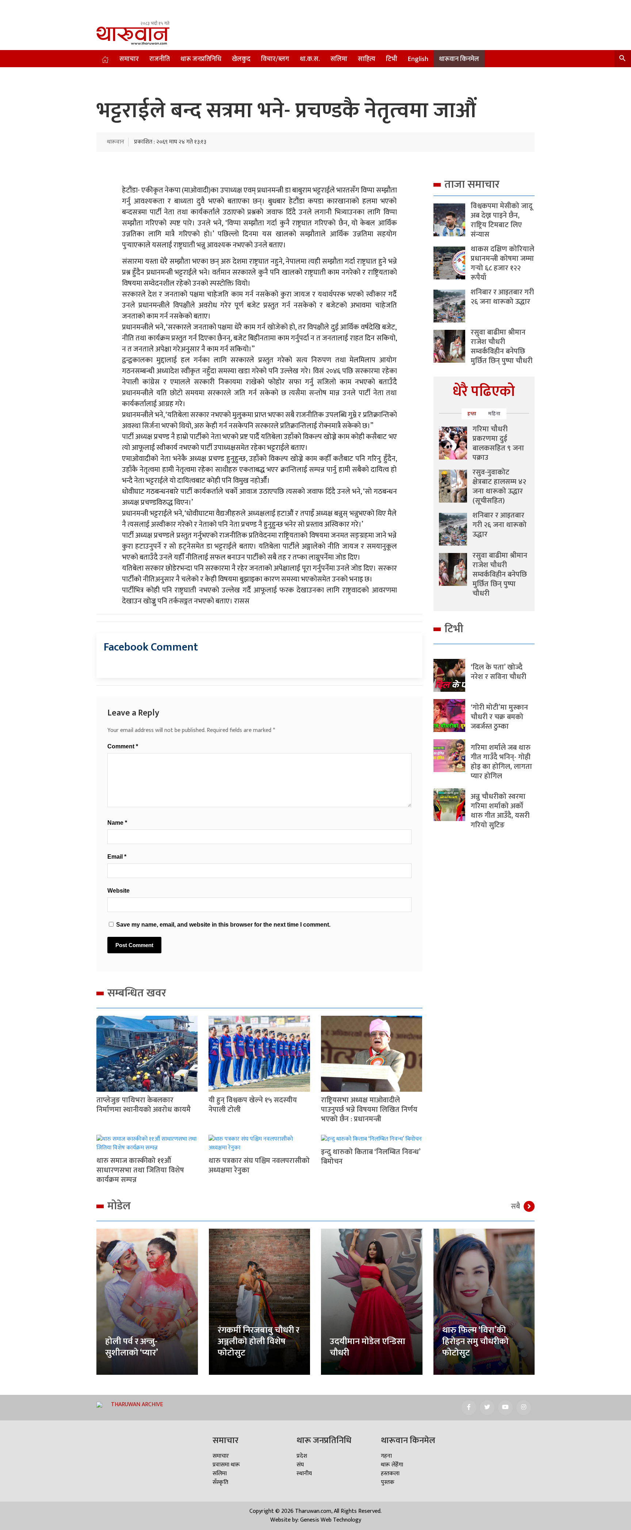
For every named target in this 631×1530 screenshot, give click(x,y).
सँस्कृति (220, 1482)
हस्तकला (390, 1474)
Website (118, 891)
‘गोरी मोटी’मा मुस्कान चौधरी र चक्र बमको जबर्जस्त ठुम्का (499, 717)
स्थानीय (304, 1474)
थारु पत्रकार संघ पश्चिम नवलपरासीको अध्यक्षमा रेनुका (259, 1165)
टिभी (391, 59)
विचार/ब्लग (275, 59)
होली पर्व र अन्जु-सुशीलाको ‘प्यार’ (131, 1347)
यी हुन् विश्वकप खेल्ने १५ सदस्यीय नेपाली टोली (253, 1105)
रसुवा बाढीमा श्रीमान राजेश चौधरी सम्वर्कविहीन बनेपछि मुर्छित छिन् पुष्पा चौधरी (501, 346)
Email (116, 857)
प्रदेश (302, 1456)
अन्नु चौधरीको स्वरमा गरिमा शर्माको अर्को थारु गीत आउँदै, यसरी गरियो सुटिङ (500, 810)
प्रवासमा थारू (226, 1465)
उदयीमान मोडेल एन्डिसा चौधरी (367, 1347)
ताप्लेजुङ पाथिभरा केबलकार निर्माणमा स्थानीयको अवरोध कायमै (143, 1105)
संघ (300, 1465)
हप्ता (472, 413)
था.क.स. (310, 59)
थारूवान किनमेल (459, 59)
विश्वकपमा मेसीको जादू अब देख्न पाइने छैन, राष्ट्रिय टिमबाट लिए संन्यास (501, 220)
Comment (122, 746)
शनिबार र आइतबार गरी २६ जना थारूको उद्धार (502, 297)
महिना (494, 413)
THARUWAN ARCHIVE (137, 1404)
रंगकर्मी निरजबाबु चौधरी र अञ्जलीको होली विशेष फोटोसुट (258, 1341)
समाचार (129, 59)
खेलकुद (241, 59)
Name (117, 823)
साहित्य (366, 59)
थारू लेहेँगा (392, 1465)
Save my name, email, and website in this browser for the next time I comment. (223, 925)
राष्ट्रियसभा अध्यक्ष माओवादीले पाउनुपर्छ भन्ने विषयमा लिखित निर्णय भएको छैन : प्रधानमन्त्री (369, 1109)
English (418, 59)
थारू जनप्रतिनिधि (200, 59)
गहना (386, 1456)
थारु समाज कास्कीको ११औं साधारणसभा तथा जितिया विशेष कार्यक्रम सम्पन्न (140, 1170)
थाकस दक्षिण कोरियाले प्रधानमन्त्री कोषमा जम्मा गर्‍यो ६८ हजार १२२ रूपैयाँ (502, 263)
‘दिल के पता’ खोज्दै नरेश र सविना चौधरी (498, 672)
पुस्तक (387, 1482)
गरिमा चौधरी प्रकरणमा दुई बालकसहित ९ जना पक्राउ (498, 443)
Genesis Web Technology (330, 1520)
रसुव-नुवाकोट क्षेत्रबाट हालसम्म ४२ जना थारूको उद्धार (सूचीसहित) (499, 486)
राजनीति (159, 59)
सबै (515, 1206)
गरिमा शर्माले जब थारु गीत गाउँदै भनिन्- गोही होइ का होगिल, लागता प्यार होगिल (501, 761)
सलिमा (338, 59)
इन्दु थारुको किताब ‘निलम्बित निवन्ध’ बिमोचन (370, 1157)
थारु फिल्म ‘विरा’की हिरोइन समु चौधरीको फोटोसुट (475, 1341)
